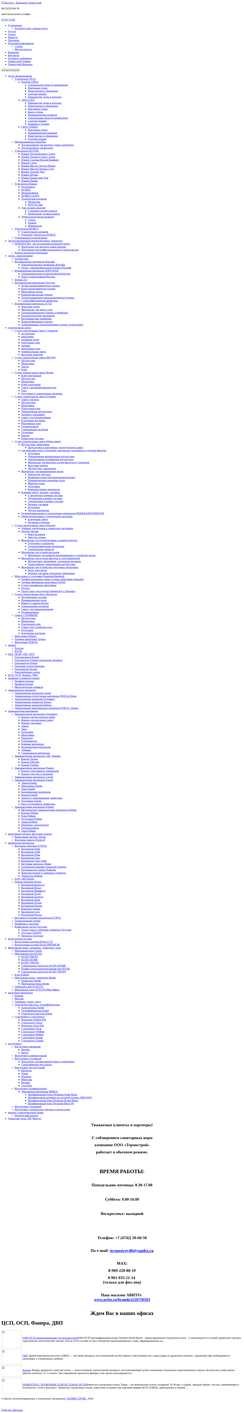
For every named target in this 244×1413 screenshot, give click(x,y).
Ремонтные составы (32, 438)
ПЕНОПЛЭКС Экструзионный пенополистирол (42, 243)
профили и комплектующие (24, 678)
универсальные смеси (33, 351)
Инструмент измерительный (31, 1055)
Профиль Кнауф (24, 684)
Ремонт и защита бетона (35, 603)
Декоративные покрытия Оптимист (35, 699)
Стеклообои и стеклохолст (30, 1016)
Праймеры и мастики (27, 923)
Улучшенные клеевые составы (45, 498)
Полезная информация (21, 43)
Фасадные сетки (30, 306)
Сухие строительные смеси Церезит (35, 525)
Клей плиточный (31, 384)
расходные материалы (20, 992)
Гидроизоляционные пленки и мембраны (44, 312)
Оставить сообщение (20, 58)
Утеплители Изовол (26, 183)
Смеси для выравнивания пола (38, 387)
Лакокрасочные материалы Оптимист (36, 714)
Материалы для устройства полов (40, 552)
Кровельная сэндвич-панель (44, 213)
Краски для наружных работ (37, 720)
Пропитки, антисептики (35, 825)
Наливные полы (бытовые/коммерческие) (51, 477)
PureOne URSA (30, 82)
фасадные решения (32, 354)
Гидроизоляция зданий (28, 920)
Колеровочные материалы (36, 747)
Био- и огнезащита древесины (38, 804)
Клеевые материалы (32, 744)
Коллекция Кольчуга (32, 884)
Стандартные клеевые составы (45, 495)
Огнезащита (28, 186)
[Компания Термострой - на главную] (21, 2)
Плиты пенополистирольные (31, 252)
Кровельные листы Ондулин (31, 926)
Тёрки (24, 1073)
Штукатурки (28, 402)
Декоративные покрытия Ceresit (33, 693)
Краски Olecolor (30, 762)
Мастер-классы (23, 49)
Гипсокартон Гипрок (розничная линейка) (38, 660)
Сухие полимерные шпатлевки (38, 585)
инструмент (14, 1043)
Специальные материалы (35, 753)
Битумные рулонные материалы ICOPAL (38, 917)
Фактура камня (36, 534)
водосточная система (20, 938)
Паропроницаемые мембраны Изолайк (43, 264)
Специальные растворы (34, 429)
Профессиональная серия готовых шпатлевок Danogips (52, 579)
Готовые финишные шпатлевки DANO (43, 582)
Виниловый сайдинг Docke (30, 836)
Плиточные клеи (30, 408)
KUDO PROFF (29, 956)
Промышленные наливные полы (46, 480)
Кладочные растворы (33, 420)
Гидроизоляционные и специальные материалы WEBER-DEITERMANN (62, 513)
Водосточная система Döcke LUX (34, 941)
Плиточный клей (31, 624)
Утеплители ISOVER (27, 150)
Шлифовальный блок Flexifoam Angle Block (52, 1094)
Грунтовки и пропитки (41, 543)
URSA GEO (28, 100)
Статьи (19, 46)
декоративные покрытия (22, 690)
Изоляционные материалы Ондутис (35, 282)
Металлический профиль (29, 687)
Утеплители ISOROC (27, 228)
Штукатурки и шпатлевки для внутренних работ (55, 447)
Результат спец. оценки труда (31, 28)
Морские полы (36, 483)
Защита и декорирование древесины (41, 798)
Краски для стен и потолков (37, 774)
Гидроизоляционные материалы (46, 546)
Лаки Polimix (28, 830)
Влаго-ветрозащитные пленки (38, 288)
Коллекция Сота (30, 911)
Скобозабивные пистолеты (36, 1064)
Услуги (12, 31)
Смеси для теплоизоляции (36, 417)
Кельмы (25, 1082)
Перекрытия (35, 225)
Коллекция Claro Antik (33, 860)
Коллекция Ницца (31, 914)
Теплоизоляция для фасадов (37, 147)
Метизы (19, 998)
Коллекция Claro (30, 857)
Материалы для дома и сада (36, 309)
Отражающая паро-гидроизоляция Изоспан (45, 273)
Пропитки (27, 738)
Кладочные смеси (38, 519)
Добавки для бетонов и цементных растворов (47, 528)
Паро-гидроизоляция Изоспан (38, 276)
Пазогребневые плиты (27, 672)
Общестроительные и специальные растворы (47, 516)
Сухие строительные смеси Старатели (36, 330)
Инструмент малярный (28, 1046)
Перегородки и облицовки (43, 91)
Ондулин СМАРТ (31, 932)
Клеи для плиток (37, 570)
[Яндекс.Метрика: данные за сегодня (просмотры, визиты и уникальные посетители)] (12, 1410)
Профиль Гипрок (24, 681)
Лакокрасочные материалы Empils (34, 780)
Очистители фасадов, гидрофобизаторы (37, 1004)
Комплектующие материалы (44, 489)
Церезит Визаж (30, 531)
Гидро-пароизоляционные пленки (40, 285)
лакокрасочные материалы (23, 711)
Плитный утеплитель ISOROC (38, 234)
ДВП (25, 1355)
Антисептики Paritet (32, 1007)
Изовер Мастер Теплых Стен (37, 168)
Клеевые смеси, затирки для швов (40, 492)
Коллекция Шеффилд (33, 890)
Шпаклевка (27, 363)
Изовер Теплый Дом (32, 171)
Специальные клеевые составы (45, 501)
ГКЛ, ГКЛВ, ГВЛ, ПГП (21, 654)
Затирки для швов (38, 504)
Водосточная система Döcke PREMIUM (37, 944)
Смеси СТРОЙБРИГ (26, 615)
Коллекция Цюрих (31, 905)
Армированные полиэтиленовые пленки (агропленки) (52, 324)
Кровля (32, 222)
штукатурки (28, 333)
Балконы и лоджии (38, 123)
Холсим (19, 648)
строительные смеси (19, 327)
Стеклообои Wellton (32, 1034)
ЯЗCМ (18, 651)
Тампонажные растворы (35, 606)
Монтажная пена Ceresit (28, 950)
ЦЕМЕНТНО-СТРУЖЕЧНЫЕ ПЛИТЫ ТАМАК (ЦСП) (54, 1384)
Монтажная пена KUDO (28, 953)
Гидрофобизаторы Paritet (35, 1010)
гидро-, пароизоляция (20, 255)
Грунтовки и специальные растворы (41, 393)
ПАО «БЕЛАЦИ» (25, 878)
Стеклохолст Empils (32, 1040)
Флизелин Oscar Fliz (32, 1025)
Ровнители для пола (39, 474)
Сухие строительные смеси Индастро (36, 594)
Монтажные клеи (31, 423)
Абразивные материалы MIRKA (39, 1091)
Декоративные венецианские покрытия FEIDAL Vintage (46, 708)
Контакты (13, 55)
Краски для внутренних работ (38, 717)
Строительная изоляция (34, 231)
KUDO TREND (30, 962)
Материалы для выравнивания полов (42, 471)
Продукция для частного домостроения (43, 246)
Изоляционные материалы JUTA (33, 303)
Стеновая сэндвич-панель (42, 210)
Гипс (24, 390)
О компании (15, 25)
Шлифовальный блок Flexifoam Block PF (51, 1103)
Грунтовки (27, 432)
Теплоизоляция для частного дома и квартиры (47, 144)
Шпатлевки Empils (31, 786)
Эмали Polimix (29, 822)
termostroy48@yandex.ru (132, 1250)
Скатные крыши (37, 94)
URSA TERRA (29, 126)
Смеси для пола (30, 399)
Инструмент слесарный (28, 1106)
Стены (31, 219)
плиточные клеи (30, 342)
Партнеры (13, 40)
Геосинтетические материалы (38, 315)
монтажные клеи (30, 348)
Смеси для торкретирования (37, 609)
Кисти (24, 1052)
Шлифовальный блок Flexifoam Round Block (53, 1100)
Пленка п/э (21, 279)
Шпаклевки (28, 621)
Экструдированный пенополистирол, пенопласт (35, 240)
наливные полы (30, 339)
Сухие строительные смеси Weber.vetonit (38, 441)
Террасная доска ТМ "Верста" (25, 1118)
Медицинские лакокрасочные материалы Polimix (49, 810)
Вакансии (13, 52)
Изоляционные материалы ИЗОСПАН (36, 270)
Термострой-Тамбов (19, 61)
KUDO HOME (29, 959)
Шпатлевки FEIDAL (26, 642)
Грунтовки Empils (31, 801)
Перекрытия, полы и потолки (44, 97)
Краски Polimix (29, 813)
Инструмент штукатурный (30, 1067)
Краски (25, 435)
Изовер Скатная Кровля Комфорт (40, 159)
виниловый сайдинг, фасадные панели (30, 833)
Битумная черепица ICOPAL (31, 845)
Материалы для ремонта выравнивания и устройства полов (61, 555)
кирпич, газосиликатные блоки (25, 1112)
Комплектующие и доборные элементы (43, 872)
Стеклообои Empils (32, 1037)
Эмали (25, 726)
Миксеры (26, 1079)
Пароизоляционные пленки (37, 294)
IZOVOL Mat (35, 204)
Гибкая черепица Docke (28, 881)
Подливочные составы (34, 597)
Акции (12, 34)
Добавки (26, 750)
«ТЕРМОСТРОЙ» (76, 1398)
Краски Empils (29, 795)
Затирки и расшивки (33, 414)
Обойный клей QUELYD (29, 986)
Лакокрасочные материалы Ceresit (34, 777)
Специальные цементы (41, 549)
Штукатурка (28, 360)
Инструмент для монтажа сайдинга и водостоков (42, 1109)
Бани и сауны (35, 112)
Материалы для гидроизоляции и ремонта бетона (49, 540)
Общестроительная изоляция (37, 216)
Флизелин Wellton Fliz (33, 1019)
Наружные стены (37, 88)
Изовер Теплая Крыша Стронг (38, 153)
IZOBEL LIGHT (30, 195)
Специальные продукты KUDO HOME (43, 965)
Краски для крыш (31, 723)
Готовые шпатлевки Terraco (30, 639)
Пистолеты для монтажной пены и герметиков (47, 1061)
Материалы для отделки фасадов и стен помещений (50, 558)
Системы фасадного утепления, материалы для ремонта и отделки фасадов (63, 450)
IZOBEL (26, 189)
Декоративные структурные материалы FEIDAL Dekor (46, 696)
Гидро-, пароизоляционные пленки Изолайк (46, 267)
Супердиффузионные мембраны (39, 300)
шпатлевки (27, 336)
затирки (25, 345)
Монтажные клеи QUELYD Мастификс (37, 989)
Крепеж (19, 995)
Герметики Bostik (31, 980)
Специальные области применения (48, 85)
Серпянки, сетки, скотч (28, 1001)
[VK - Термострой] (4, 19)
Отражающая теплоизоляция (31, 237)
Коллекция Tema (30, 854)
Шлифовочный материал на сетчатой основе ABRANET (60, 1097)
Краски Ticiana (29, 759)
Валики (25, 1049)
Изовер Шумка (29, 174)
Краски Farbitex (30, 765)
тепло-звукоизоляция (20, 76)
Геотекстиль (21, 258)
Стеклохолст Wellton (32, 1031)
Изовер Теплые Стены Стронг (38, 156)
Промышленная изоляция (42, 115)
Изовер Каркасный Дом (34, 177)
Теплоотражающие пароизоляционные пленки (47, 297)
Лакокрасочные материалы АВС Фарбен (38, 756)
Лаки (24, 729)
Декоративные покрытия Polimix (33, 705)
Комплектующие (30, 908)
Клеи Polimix (28, 816)
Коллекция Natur (30, 848)
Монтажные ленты (32, 291)
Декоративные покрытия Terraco (33, 702)
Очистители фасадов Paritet (36, 1013)
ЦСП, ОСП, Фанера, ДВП (23, 675)
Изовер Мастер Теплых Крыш (38, 165)
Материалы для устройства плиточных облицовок (49, 567)
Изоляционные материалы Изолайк (35, 261)
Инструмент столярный (28, 1058)
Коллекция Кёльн (31, 887)
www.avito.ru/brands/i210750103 (122, 1299)
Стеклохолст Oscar (31, 1022)
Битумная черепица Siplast (36, 863)
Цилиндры (34, 201)
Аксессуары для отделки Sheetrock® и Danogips (48, 591)
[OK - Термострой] (12, 19)
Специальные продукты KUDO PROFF (43, 971)
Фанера (26, 1370)
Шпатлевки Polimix (26, 636)
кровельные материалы (21, 842)
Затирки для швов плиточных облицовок (51, 573)
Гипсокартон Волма (26, 669)
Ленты (25, 366)
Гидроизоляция (30, 426)
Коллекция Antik (30, 851)
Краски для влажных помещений (40, 771)
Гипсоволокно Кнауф (27, 657)
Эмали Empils (29, 783)
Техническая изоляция (34, 198)
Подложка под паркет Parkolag (38, 869)
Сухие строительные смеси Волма (34, 372)
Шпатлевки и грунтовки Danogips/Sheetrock (39, 576)
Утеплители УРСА (25, 79)
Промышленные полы (33, 600)
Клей (24, 369)
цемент (12, 645)
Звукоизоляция (29, 192)
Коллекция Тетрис (31, 902)
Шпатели (26, 1070)
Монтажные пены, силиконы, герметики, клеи (34, 947)
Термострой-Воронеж (20, 64)
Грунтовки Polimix (31, 819)
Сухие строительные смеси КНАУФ (35, 357)
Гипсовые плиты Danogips (29, 666)
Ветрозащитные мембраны (36, 318)
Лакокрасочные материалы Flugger (34, 768)
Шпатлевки (27, 405)
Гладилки (26, 1085)
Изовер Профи (29, 180)
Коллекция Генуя (31, 893)
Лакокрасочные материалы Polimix (34, 807)
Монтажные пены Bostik (35, 983)
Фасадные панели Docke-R (30, 839)
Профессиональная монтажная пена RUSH (45, 968)
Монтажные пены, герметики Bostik (35, 977)
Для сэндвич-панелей (33, 207)
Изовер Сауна (29, 162)
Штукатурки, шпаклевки (35, 444)
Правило (26, 1076)
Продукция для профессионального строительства (50, 249)
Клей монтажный (31, 375)
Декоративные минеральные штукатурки (51, 456)
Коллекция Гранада (32, 896)
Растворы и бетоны (39, 522)
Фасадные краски (38, 465)
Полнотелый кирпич (26, 1115)
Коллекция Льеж (30, 899)
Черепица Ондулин (32, 935)
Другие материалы (38, 510)
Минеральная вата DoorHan (30, 141)
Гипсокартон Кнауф (26, 663)
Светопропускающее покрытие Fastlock (43, 866)
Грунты (25, 588)
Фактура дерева (37, 537)
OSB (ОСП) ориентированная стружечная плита (50, 1337)
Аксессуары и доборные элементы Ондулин (46, 929)
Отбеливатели (29, 741)
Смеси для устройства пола (36, 627)
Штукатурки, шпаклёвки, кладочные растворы (54, 561)
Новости (13, 37)
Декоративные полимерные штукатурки (51, 459)
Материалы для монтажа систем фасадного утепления (58, 462)
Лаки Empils (28, 789)
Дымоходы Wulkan (31, 875)
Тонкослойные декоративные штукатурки (51, 564)
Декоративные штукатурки (36, 411)
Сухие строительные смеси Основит (35, 396)
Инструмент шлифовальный (31, 1088)
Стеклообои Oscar (31, 1028)
